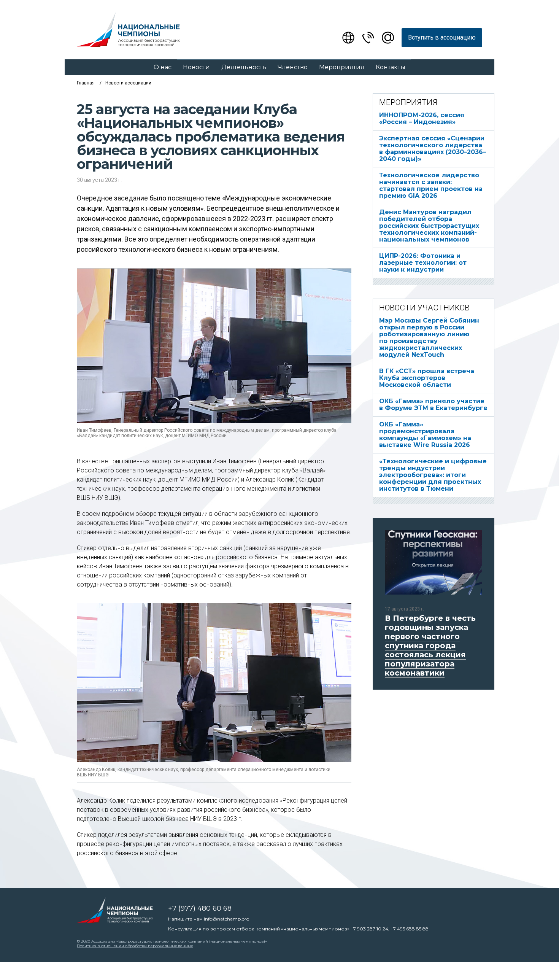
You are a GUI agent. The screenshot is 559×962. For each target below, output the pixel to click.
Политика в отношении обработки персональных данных (135, 945)
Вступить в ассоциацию (442, 37)
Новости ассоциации (128, 83)
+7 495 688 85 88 (410, 929)
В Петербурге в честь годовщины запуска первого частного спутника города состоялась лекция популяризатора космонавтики (430, 645)
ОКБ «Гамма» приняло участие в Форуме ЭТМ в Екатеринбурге (433, 405)
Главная (86, 83)
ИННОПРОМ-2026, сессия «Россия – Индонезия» (421, 118)
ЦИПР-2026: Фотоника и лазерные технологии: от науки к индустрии (423, 262)
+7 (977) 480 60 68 (200, 908)
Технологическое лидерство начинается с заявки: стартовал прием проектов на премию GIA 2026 (431, 185)
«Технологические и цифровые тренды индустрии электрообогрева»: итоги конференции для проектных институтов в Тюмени (433, 475)
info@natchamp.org (226, 919)
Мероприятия (341, 67)
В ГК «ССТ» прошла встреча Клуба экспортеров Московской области (426, 377)
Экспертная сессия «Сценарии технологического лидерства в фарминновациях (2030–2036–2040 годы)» (432, 148)
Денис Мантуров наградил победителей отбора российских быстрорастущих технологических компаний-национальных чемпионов (429, 225)
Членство (293, 67)
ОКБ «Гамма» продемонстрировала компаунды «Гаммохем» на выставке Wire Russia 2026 (425, 434)
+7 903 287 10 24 (369, 929)
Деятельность (243, 67)
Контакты (390, 67)
